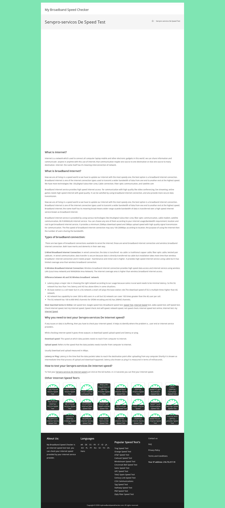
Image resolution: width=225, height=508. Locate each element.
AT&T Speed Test (121, 455)
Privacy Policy (154, 450)
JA (106, 444)
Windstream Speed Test (124, 461)
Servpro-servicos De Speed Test (168, 21)
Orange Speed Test (122, 451)
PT (91, 448)
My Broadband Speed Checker (67, 9)
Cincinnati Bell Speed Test (125, 464)
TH (104, 448)
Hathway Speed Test (123, 487)
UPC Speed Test (121, 471)
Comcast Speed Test (123, 458)
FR (95, 444)
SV (100, 448)
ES (90, 444)
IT (98, 444)
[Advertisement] (112, 43)
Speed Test (128, 305)
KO (82, 448)
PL (87, 448)
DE (86, 444)
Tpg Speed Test (121, 484)
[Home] (153, 21)
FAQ (150, 444)
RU (95, 448)
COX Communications (123, 481)
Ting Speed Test (121, 448)
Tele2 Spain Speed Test (124, 474)
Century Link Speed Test (125, 478)
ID (102, 444)
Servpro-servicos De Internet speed (71, 372)
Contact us (153, 438)
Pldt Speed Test (121, 491)
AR (82, 444)
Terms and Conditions (158, 456)
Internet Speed (140, 305)
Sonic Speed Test (121, 468)
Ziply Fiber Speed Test (124, 494)
